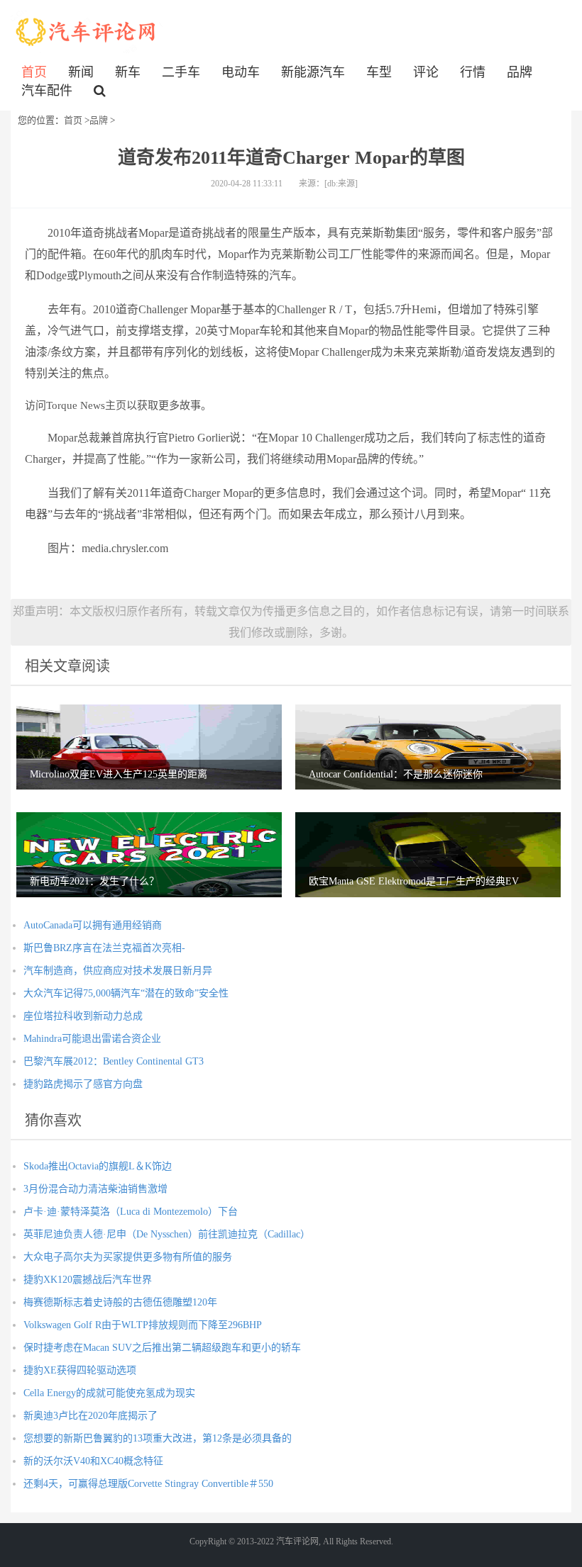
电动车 (240, 72)
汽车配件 (46, 91)
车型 (379, 72)
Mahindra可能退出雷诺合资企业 (92, 1038)
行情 (472, 72)
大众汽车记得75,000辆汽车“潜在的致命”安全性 (126, 993)
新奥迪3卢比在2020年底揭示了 (90, 1415)
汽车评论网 (87, 32)
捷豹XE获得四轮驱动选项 (79, 1370)
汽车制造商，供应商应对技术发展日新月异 (117, 970)
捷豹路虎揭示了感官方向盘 (83, 1084)
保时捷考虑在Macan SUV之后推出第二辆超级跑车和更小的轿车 (162, 1347)
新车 (128, 72)
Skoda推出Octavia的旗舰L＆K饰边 (97, 1166)
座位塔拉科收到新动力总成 (83, 1016)
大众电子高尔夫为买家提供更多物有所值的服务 (127, 1257)
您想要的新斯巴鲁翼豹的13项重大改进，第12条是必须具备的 (157, 1438)
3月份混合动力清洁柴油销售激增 (95, 1189)
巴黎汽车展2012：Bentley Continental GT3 (113, 1061)
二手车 (181, 72)
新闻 (81, 72)
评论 (426, 72)
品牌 (519, 72)
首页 (34, 72)
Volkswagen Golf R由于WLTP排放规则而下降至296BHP (142, 1325)
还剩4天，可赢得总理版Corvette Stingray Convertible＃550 (148, 1483)
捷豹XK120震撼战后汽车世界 (87, 1279)
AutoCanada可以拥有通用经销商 (92, 925)
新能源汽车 (313, 72)
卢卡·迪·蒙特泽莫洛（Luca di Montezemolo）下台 (130, 1211)
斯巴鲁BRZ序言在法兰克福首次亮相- (104, 948)
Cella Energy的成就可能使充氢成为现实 (109, 1393)
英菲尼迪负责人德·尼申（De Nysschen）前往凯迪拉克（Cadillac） (166, 1234)
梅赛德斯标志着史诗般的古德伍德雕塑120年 (120, 1302)
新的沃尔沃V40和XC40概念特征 (93, 1461)
